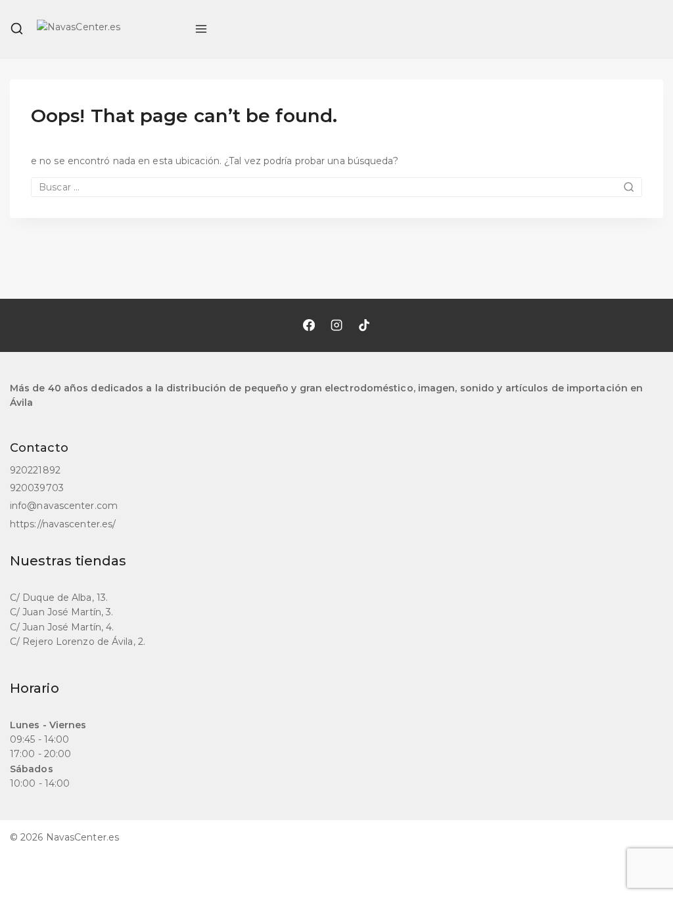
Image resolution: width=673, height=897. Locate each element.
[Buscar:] (336, 187)
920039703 (37, 488)
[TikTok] (364, 325)
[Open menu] (201, 28)
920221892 (35, 470)
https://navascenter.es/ (63, 524)
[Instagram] (336, 325)
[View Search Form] (17, 28)
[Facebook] (309, 325)
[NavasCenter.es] (109, 29)
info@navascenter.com (64, 506)
